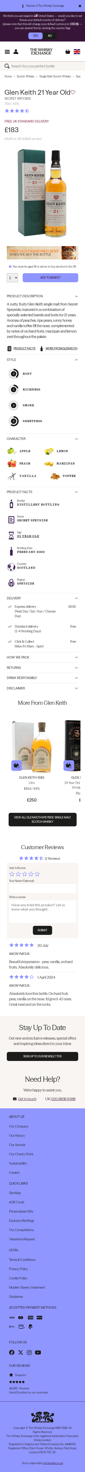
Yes (35, 35)
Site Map (15, 1193)
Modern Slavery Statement (27, 1287)
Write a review (17, 897)
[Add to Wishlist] (73, 92)
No (50, 35)
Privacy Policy (18, 1269)
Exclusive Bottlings (21, 1221)
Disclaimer (16, 688)
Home (8, 76)
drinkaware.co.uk (53, 1463)
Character (16, 439)
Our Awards (17, 1145)
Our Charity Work (21, 1154)
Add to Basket (50, 277)
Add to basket (16, 765)
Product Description (25, 296)
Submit (42, 930)
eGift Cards (16, 1202)
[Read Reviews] (28, 111)
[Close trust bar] (80, 6)
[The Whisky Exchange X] (20, 1352)
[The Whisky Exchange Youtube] (38, 1352)
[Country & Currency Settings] (77, 51)
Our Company (18, 1126)
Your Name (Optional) (21, 881)
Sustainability (18, 1163)
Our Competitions (21, 1230)
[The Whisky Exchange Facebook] (12, 1352)
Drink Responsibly (22, 678)
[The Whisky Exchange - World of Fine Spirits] (41, 51)
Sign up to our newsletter (42, 1056)
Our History (17, 1136)
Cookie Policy (18, 1278)
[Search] (7, 66)
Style (11, 360)
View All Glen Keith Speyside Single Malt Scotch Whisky (42, 819)
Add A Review (17, 868)
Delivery (14, 598)
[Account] (15, 51)
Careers (14, 1173)
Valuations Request (22, 1239)
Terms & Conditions (22, 1260)
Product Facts (19, 492)
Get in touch (27, 1099)
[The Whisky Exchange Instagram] (29, 1352)
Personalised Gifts (21, 1211)
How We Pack (18, 657)
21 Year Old (28, 536)
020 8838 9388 (63, 1099)
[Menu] (7, 51)
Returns (14, 668)
